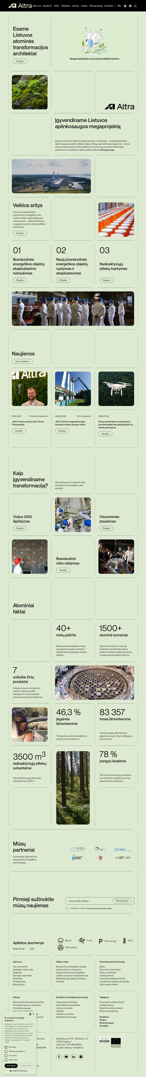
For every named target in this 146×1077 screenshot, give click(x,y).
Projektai (60, 981)
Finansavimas (19, 981)
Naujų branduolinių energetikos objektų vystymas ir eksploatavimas (72, 974)
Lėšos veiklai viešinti (109, 984)
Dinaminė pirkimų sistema (111, 1008)
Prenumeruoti (122, 900)
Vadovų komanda (64, 1008)
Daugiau (20, 61)
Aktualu (75, 6)
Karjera (84, 6)
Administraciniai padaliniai (68, 1005)
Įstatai (102, 966)
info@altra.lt (78, 1047)
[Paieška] (116, 5)
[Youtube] (66, 1056)
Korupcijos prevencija (23, 1011)
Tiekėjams (65, 6)
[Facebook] (59, 1056)
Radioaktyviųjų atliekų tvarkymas (71, 978)
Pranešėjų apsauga (22, 1008)
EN (119, 5)
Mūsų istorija (19, 984)
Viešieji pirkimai (107, 975)
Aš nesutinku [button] (26, 1066)
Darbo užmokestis (108, 972)
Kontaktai (108, 6)
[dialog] (19, 1043)
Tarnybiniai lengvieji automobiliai (114, 981)
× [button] (33, 1014)
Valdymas (17, 972)
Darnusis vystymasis (22, 975)
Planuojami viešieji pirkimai (112, 1002)
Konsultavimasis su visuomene (27, 1005)
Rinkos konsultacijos (109, 1011)
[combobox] (30, 1014)
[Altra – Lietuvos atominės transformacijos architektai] (20, 6)
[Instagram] (81, 1056)
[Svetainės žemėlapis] (135, 6)
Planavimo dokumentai (110, 969)
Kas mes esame (20, 966)
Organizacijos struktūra (66, 1002)
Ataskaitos (17, 978)
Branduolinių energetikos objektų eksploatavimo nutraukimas (71, 968)
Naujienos (47, 6)
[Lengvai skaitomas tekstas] (130, 6)
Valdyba (60, 1011)
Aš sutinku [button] (11, 1066)
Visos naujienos (22, 361)
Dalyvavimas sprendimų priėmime (28, 1002)
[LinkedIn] (73, 1056)
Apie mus (37, 6)
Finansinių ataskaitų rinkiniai (112, 978)
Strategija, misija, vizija (23, 969)
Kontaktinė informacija (66, 1017)
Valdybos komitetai (65, 1014)
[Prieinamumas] (125, 6)
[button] (19, 1070)
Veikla (56, 6)
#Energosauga (96, 6)
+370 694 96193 (73, 1044)
